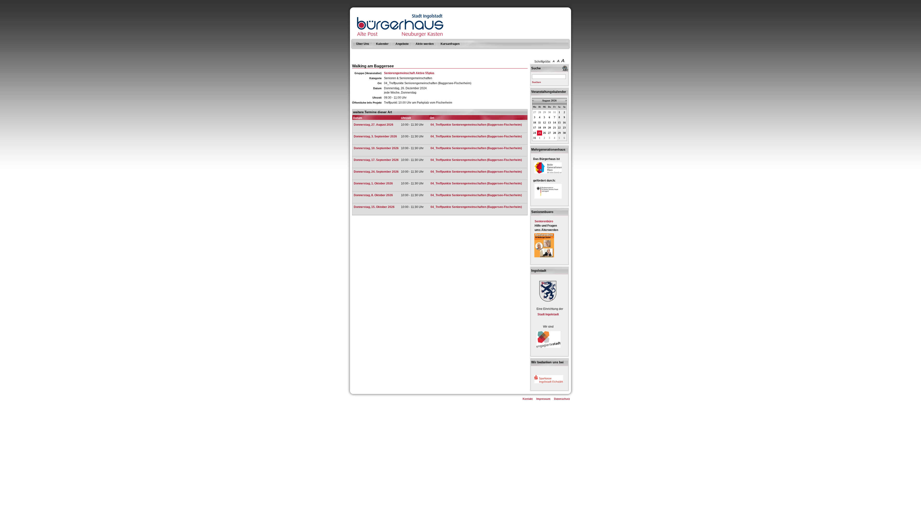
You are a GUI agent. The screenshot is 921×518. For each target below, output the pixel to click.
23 (564, 127)
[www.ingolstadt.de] (547, 302)
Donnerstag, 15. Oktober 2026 (374, 207)
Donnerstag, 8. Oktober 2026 (373, 195)
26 (544, 133)
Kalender (382, 44)
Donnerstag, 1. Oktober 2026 (373, 183)
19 (544, 127)
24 (534, 133)
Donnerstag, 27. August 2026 (373, 124)
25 (539, 133)
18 (539, 127)
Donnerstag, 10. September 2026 (376, 148)
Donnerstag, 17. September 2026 (376, 160)
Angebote (402, 44)
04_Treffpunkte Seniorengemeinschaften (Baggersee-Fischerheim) (476, 124)
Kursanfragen (450, 44)
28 (539, 112)
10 (534, 122)
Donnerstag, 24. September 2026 (376, 171)
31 (554, 112)
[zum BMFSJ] (548, 198)
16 (564, 122)
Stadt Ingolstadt (548, 314)
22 (559, 127)
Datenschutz (562, 398)
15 (559, 122)
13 (549, 122)
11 (539, 122)
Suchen (536, 82)
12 (544, 122)
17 (534, 127)
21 (554, 127)
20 (549, 127)
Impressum (543, 398)
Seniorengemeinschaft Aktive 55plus (409, 73)
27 (534, 112)
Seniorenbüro (544, 221)
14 (554, 122)
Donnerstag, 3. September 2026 (375, 136)
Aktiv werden (425, 44)
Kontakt (528, 398)
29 (544, 112)
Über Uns (362, 44)
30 (549, 112)
